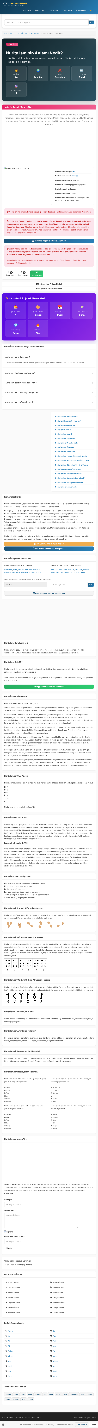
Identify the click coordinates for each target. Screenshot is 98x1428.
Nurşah (74, 572)
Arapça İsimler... (14, 1282)
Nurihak (59, 572)
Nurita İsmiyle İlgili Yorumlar (66, 487)
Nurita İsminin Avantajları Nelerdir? (68, 474)
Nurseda (7, 572)
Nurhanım (8, 569)
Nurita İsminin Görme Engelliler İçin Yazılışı (72, 460)
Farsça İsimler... (14, 1292)
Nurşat (86, 569)
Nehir (55, 1376)
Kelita (53, 572)
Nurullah (78, 569)
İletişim (87, 1418)
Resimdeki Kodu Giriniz (14, 1237)
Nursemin (16, 572)
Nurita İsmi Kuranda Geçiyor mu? (68, 421)
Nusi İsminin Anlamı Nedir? (48, 289)
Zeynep (8, 1394)
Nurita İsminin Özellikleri (64, 447)
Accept (93, 1424)
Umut (55, 1371)
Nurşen (32, 572)
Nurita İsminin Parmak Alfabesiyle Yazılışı (71, 456)
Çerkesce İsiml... (14, 1287)
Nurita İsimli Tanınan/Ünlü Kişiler (68, 469)
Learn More (82, 1424)
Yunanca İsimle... (14, 1312)
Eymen (37, 1394)
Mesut (55, 1366)
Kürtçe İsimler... (59, 1297)
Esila (23, 1394)
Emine (10, 1351)
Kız (74, 171)
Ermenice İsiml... (59, 1287)
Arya (23, 1399)
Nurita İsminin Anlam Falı (65, 452)
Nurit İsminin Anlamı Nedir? (50, 284)
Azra (54, 1346)
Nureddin (63, 569)
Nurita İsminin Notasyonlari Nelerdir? (69, 482)
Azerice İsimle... (59, 1282)
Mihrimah (74, 1394)
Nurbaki (71, 569)
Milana (10, 1356)
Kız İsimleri (35, 33)
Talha (31, 1399)
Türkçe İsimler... (59, 1308)
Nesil (10, 1366)
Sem (9, 1376)
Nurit (15, 569)
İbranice (75, 176)
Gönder (9, 1248)
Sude (30, 1394)
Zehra (58, 1394)
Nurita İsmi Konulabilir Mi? (65, 425)
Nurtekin (81, 572)
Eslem (90, 1394)
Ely (54, 1351)
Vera (9, 1361)
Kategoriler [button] (39, 10)
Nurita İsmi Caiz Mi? (63, 430)
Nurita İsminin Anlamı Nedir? (66, 416)
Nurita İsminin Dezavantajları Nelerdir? (70, 478)
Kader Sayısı (67, 10)
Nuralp (67, 572)
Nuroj (38, 572)
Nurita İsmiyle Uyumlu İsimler (66, 443)
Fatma (10, 1331)
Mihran (55, 1361)
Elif (9, 1341)
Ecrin (16, 1394)
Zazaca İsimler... (59, 1312)
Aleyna (16, 1399)
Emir (54, 1341)
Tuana (8, 1399)
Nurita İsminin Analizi (63, 434)
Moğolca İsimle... (14, 1303)
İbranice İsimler (21, 33)
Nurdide (36, 569)
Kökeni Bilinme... (14, 1297)
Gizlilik (93, 1418)
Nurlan (21, 569)
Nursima (28, 569)
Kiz (54, 1331)
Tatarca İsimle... (14, 1308)
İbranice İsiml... (59, 1292)
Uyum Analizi (81, 10)
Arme (55, 1356)
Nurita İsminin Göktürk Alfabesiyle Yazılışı (71, 465)
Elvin (54, 1336)
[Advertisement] (49, 148)
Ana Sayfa (27, 10)
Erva (51, 1394)
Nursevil (24, 572)
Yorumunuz (9, 1211)
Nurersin (54, 569)
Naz (9, 1371)
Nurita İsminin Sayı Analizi (65, 439)
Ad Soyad (8, 1199)
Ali (9, 1346)
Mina (65, 1394)
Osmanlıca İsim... (59, 1303)
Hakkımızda (78, 1418)
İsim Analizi (54, 10)
